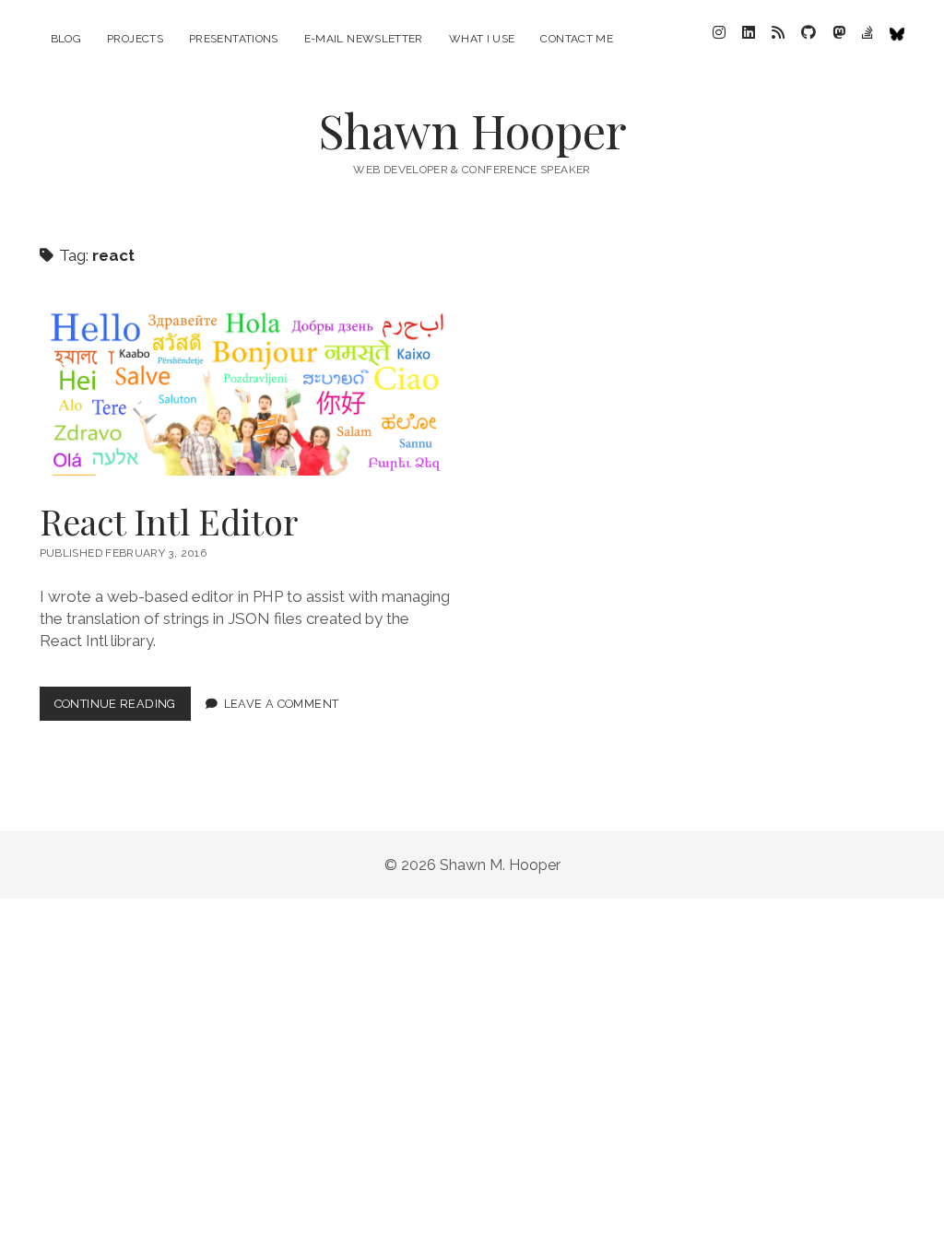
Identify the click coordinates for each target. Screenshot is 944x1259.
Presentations (233, 38)
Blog (66, 38)
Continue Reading (122, 708)
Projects (135, 38)
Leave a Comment (281, 704)
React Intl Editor (246, 393)
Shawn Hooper (472, 130)
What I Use (482, 38)
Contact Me (576, 38)
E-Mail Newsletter (363, 38)
